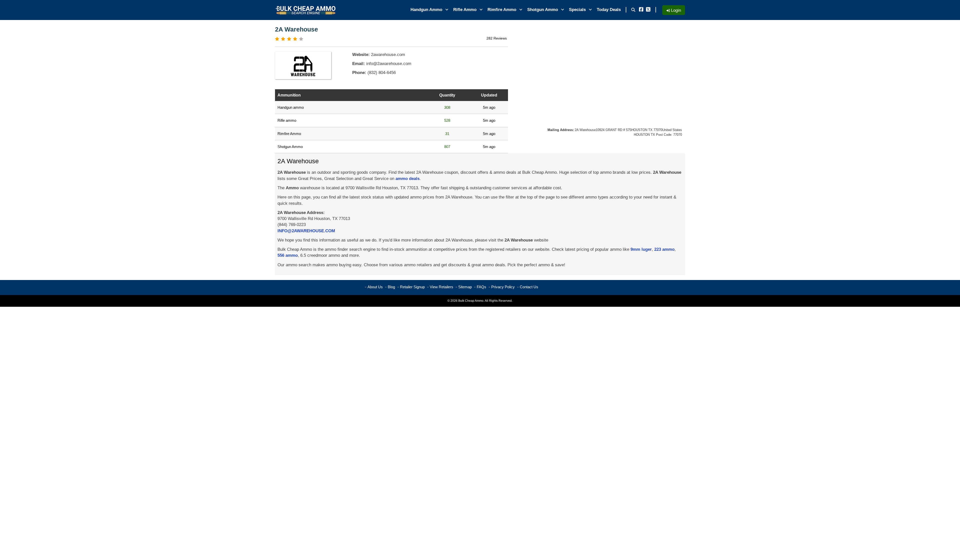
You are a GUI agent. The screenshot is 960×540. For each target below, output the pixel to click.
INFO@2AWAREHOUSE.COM (306, 230)
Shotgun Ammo (543, 9)
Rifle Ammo (465, 9)
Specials (578, 9)
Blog (391, 287)
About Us (375, 287)
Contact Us (529, 287)
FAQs (481, 287)
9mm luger (641, 249)
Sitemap (465, 287)
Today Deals (609, 9)
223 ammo (664, 249)
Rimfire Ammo (503, 9)
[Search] (633, 10)
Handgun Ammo (427, 9)
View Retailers (441, 287)
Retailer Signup (412, 287)
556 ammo (288, 255)
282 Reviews (496, 38)
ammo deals (408, 178)
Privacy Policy (503, 287)
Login (675, 10)
